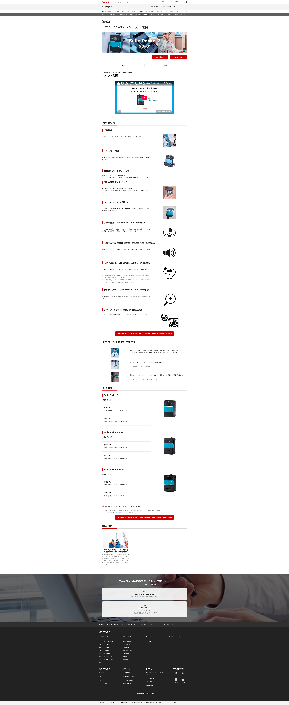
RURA (162, 14)
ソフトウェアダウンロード (129, 680)
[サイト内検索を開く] (184, 2)
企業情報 (177, 2)
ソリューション (145, 7)
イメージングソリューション (106, 653)
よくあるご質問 (126, 672)
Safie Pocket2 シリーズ (143, 14)
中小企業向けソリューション (106, 641)
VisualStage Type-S (111, 14)
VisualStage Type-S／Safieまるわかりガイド (175, 14)
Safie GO (152, 14)
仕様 (165, 65)
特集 (100, 680)
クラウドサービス (143, 11)
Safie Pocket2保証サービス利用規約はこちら (115, 512)
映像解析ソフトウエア (174, 11)
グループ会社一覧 (150, 678)
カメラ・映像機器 (127, 624)
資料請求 (161, 57)
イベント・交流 (103, 684)
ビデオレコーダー (164, 11)
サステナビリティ (150, 681)
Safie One (158, 14)
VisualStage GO (133, 14)
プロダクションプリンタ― (129, 647)
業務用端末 (125, 656)
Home (101, 624)
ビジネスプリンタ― (127, 644)
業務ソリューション (104, 662)
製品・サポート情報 (167, 2)
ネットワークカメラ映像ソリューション (111, 11)
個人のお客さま (104, 669)
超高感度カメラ (135, 11)
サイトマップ (110, 702)
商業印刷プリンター (127, 650)
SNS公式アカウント (179, 669)
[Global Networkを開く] (186, 2)
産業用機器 (125, 659)
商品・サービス (154, 7)
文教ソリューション (104, 650)
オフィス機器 (126, 653)
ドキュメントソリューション (106, 659)
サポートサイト (128, 669)
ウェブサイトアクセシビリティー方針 (152, 702)
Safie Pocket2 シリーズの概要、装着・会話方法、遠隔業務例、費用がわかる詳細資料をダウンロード (144, 333)
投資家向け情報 (149, 685)
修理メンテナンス (127, 684)
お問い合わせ (178, 57)
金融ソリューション (104, 644)
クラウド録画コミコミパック (122, 14)
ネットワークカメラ (126, 11)
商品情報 (101, 672)
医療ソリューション (104, 647)
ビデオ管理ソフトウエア (154, 11)
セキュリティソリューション (106, 656)
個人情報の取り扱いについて (135, 702)
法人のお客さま (107, 7)
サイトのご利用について (121, 702)
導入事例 (162, 7)
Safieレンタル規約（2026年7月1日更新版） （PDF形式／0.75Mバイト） (124, 506)
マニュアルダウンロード (128, 676)
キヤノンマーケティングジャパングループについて (155, 673)
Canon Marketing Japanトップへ (144, 693)
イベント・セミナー (182, 7)
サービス (101, 676)
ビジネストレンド (171, 7)
